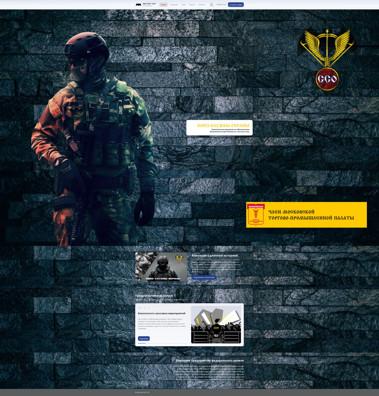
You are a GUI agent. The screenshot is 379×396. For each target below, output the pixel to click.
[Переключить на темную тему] (212, 5)
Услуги (183, 5)
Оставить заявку (235, 5)
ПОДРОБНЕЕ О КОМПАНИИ (204, 277)
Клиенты (192, 5)
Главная (163, 5)
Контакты (201, 5)
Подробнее (143, 338)
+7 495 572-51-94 (221, 4)
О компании (174, 5)
